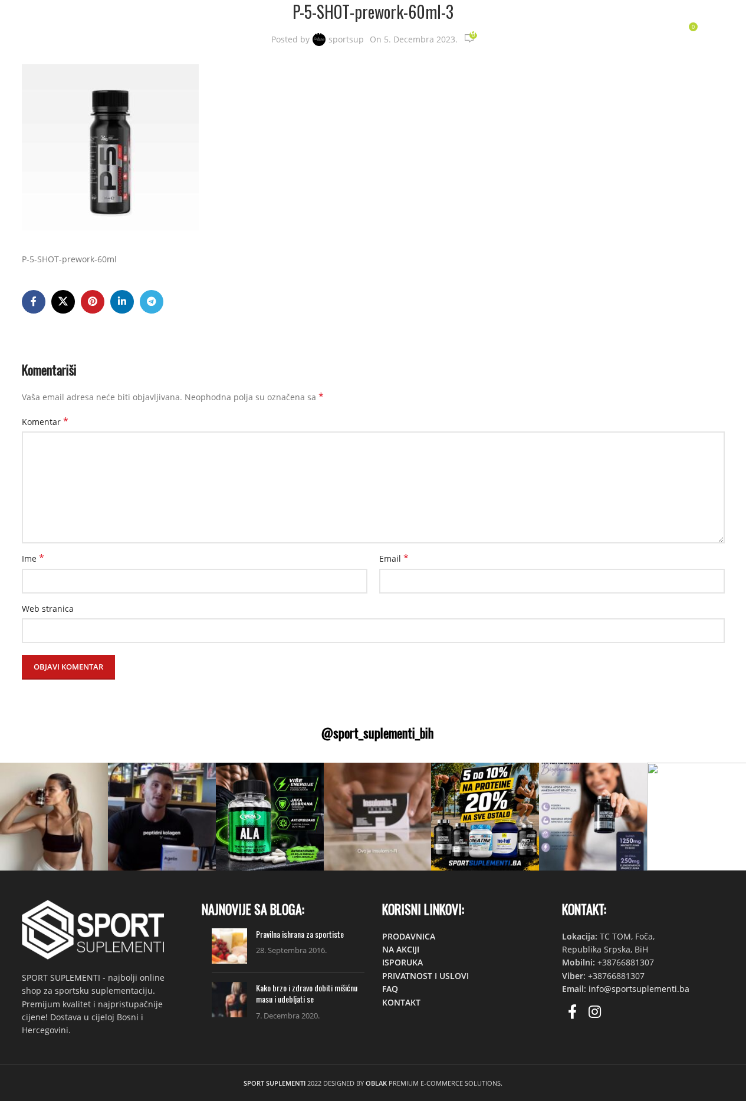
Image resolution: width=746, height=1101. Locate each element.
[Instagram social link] (595, 1012)
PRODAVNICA (408, 936)
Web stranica (48, 608)
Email (394, 558)
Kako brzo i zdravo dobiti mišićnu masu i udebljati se (306, 993)
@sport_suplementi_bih (377, 732)
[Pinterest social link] (92, 302)
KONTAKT (401, 1002)
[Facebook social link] (33, 302)
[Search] (639, 31)
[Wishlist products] (663, 31)
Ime (33, 558)
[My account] (615, 31)
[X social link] (63, 302)
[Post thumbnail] (229, 946)
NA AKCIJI (400, 949)
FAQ (390, 988)
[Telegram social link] (151, 302)
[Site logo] (88, 29)
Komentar (45, 422)
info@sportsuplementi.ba (639, 988)
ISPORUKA (402, 962)
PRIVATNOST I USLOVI (425, 975)
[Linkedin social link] (122, 302)
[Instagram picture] (54, 817)
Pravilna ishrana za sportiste (300, 934)
